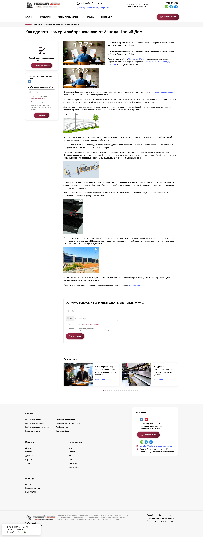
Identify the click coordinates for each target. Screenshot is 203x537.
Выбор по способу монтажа (37, 427)
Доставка (29, 448)
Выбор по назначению (65, 419)
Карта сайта (74, 467)
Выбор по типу (62, 427)
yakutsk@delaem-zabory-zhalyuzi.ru (93, 8)
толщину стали (150, 62)
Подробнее (23, 532)
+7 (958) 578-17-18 (171, 3)
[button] (103, 390)
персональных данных (38, 98)
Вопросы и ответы (33, 488)
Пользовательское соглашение (160, 521)
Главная (28, 24)
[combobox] (70, 318)
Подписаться (41, 115)
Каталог (28, 17)
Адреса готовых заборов (69, 17)
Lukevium (166, 515)
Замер (28, 463)
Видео (71, 456)
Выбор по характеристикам (68, 423)
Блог (71, 448)
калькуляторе (134, 285)
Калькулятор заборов (41, 65)
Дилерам (29, 456)
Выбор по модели (33, 419)
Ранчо (142, 59)
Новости (72, 452)
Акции (28, 484)
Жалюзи (131, 59)
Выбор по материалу (34, 423)
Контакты (73, 463)
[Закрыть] (38, 526)
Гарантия (29, 460)
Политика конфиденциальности (160, 518)
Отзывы (90, 17)
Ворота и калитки (32, 431)
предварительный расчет (162, 92)
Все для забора (62, 431)
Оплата (28, 452)
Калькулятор (45, 17)
